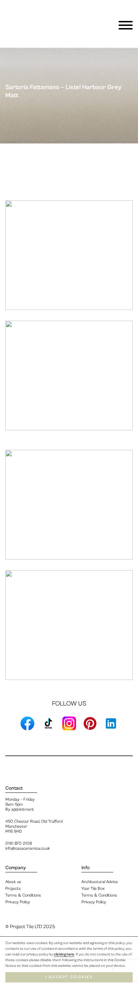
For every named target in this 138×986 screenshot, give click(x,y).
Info (85, 868)
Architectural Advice (99, 881)
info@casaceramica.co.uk (27, 848)
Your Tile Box (93, 888)
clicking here (64, 954)
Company (15, 868)
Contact (14, 788)
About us (13, 881)
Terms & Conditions (99, 895)
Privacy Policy (93, 902)
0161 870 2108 (18, 843)
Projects (13, 888)
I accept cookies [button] (69, 977)
